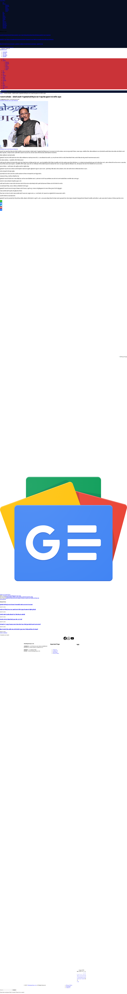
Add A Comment (3, 632)
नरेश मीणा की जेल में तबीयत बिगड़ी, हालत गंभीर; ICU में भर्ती (11, 619)
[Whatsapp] (68, 638)
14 (82, 975)
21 (82, 977)
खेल (3, 14)
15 (84, 975)
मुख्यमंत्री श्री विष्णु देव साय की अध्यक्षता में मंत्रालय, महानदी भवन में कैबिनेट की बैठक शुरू (22, 598)
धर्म (3, 82)
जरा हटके (4, 26)
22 (84, 977)
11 (78, 975)
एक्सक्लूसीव (5, 52)
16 (85, 975)
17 (77, 977)
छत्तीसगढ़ (7, 5)
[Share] (63, 210)
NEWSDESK (3, 99)
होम (3, 2)
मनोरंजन (4, 17)
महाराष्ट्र (7, 8)
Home (1, 93)
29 (84, 978)
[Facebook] (63, 203)
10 (77, 975)
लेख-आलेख (5, 55)
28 (82, 978)
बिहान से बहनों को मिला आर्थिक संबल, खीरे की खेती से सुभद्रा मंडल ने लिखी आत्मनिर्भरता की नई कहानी (19, 629)
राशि (3, 88)
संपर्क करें (4, 24)
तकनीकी (4, 22)
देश (3, 12)
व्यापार (4, 16)
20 (81, 977)
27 (81, 978)
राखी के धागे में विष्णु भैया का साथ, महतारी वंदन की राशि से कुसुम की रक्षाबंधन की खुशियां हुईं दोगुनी (18, 609)
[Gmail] (63, 207)
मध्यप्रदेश (7, 6)
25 (78, 978)
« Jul (78, 981)
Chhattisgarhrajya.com (32, 985)
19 (80, 977)
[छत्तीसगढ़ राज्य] (3, 49)
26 (80, 978)
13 (81, 975)
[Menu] (0, 92)
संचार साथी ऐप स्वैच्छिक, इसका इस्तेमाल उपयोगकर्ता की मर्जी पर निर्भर (20, 596)
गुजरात (6, 11)
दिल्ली (6, 7)
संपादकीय (4, 27)
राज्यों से (4, 4)
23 (85, 977)
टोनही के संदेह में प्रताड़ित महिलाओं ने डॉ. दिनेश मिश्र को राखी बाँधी (12, 614)
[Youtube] (72, 638)
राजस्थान (7, 10)
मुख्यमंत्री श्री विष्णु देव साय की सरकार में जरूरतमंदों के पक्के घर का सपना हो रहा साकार (16, 604)
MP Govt (4, 23)
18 (78, 977)
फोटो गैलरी (5, 25)
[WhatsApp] (63, 201)
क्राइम (4, 18)
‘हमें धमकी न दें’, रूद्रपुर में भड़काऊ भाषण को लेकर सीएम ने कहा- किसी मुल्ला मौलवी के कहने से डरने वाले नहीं (20, 624)
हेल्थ (3, 20)
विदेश (4, 13)
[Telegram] (63, 205)
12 (80, 975)
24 (77, 978)
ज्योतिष (4, 19)
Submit (14, 989)
